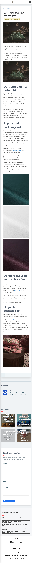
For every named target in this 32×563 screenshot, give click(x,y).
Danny (12, 391)
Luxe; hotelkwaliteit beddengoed (13, 14)
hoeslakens (21, 119)
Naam (5, 481)
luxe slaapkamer (18, 290)
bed (7, 131)
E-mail (5, 488)
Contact (16, 545)
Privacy (16, 552)
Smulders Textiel (16, 150)
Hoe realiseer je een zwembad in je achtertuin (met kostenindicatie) (15, 532)
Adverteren (16, 548)
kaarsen (15, 320)
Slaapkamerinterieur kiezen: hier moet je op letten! (15, 525)
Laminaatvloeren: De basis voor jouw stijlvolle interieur (15, 528)
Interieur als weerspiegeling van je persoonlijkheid (12, 521)
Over (16, 539)
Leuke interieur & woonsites (16, 555)
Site (4, 494)
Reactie (5, 463)
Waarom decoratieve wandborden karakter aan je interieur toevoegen (14, 518)
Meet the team (16, 542)
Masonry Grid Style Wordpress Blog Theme (16, 559)
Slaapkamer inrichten (11, 19)
